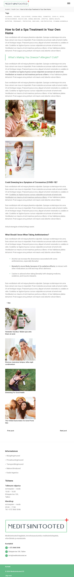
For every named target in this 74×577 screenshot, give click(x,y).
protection (27, 21)
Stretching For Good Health (14, 392)
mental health (54, 19)
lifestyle (44, 19)
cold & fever (25, 16)
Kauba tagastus (12, 473)
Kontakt (7, 566)
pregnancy (17, 21)
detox (62, 16)
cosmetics (47, 16)
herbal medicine (34, 19)
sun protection (46, 21)
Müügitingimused (13, 456)
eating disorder (11, 19)
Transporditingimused (15, 464)
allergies (8, 16)
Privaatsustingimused (15, 460)
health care (22, 19)
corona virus (37, 16)
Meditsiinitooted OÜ (17, 571)
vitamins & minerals (60, 21)
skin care (35, 21)
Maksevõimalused (14, 468)
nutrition (8, 21)
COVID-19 (55, 16)
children (17, 16)
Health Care (15, 9)
